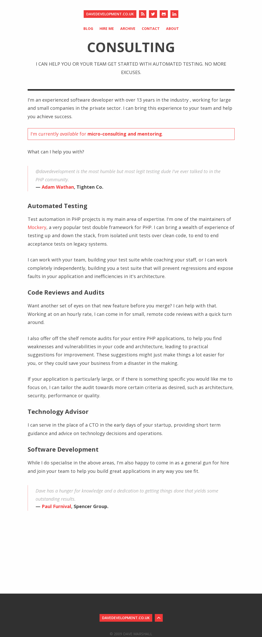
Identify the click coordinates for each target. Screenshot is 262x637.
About (172, 28)
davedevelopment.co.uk (110, 13)
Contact (151, 28)
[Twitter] (153, 14)
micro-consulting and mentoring (125, 134)
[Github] (164, 14)
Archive (127, 28)
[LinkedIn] (174, 14)
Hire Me (107, 28)
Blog (88, 28)
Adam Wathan (58, 187)
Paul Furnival (56, 506)
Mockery (37, 227)
